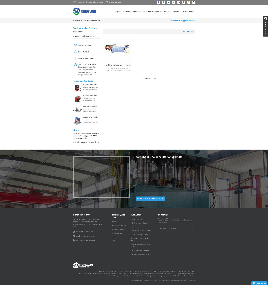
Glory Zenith (122, 274)
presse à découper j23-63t (140, 235)
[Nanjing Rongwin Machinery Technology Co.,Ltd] (84, 11)
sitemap (114, 237)
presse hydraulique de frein (140, 251)
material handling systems (186, 271)
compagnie (127, 12)
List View (192, 31)
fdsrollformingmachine (128, 276)
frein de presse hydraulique (140, 223)
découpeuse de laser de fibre (141, 231)
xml (113, 245)
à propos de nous (118, 229)
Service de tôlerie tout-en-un (84, 36)
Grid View (188, 31)
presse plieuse (78, 31)
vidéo (150, 12)
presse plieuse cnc (137, 219)
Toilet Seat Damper (112, 271)
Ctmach (153, 271)
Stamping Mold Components (146, 276)
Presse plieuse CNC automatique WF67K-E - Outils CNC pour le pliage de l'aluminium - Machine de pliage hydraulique (90, 95)
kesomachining (149, 274)
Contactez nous (187, 12)
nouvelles (158, 12)
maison (118, 12)
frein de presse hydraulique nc (141, 255)
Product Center (140, 12)
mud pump (161, 276)
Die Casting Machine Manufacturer (90, 274)
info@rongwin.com (115, 2)
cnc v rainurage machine (139, 227)
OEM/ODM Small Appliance (186, 274)
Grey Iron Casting (126, 271)
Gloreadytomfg (113, 276)
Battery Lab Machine (110, 274)
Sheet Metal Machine (135, 274)
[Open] (265, 26)
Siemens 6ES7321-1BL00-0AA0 (165, 274)
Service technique (171, 12)
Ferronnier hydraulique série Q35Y (90, 117)
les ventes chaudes (119, 225)
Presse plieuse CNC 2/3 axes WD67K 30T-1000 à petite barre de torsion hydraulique (90, 84)
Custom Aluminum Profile (186, 276)
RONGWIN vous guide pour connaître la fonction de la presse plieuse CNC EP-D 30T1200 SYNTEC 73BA (86, 142)
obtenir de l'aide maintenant (148, 198)
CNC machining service (141, 271)
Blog (113, 241)
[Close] (265, 38)
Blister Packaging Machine (167, 271)
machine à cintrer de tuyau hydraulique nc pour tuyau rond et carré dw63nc (118, 65)
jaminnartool (172, 276)
